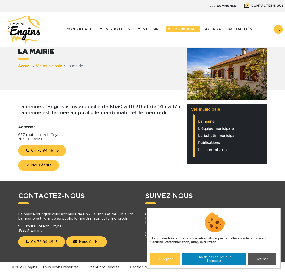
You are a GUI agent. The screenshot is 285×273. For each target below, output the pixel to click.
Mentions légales (104, 267)
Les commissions (213, 150)
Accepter (165, 259)
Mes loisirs (149, 29)
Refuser (262, 259)
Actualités (240, 29)
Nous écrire (41, 165)
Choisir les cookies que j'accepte (214, 259)
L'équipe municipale (216, 128)
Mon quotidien (115, 29)
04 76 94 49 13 (44, 150)
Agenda (213, 29)
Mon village (79, 29)
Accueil (24, 66)
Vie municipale (183, 29)
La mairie (206, 121)
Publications (209, 143)
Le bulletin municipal (217, 135)
